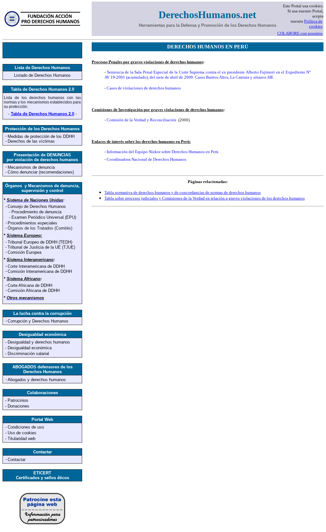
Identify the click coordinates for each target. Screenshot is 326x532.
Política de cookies (313, 24)
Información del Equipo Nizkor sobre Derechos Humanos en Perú (162, 151)
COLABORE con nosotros (299, 33)
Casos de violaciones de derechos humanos (144, 88)
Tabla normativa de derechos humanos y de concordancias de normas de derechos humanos (182, 192)
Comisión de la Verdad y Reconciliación (141, 119)
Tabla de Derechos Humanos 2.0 (42, 113)
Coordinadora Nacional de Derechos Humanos (146, 159)
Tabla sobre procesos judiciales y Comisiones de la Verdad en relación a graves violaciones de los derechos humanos (204, 198)
